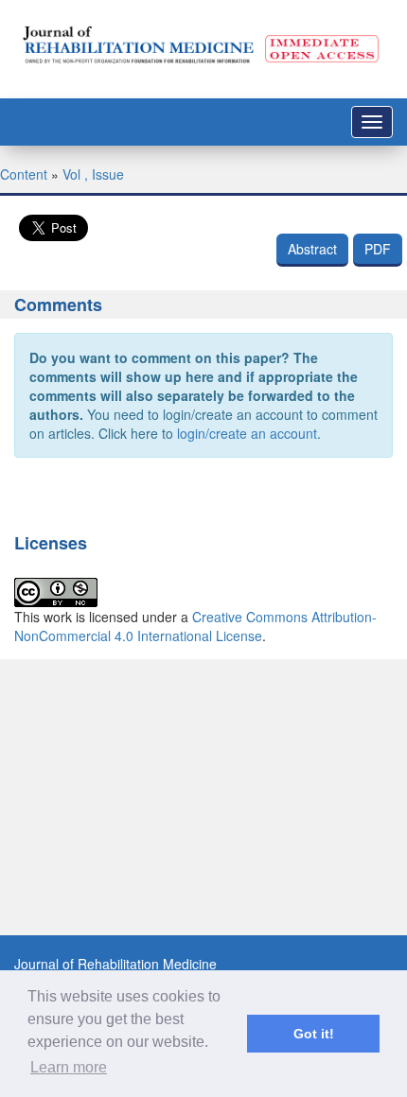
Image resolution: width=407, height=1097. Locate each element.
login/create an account (247, 433)
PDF (377, 248)
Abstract (312, 248)
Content (23, 174)
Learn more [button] (68, 1067)
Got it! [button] (313, 1033)
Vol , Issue (93, 174)
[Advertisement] (203, 862)
